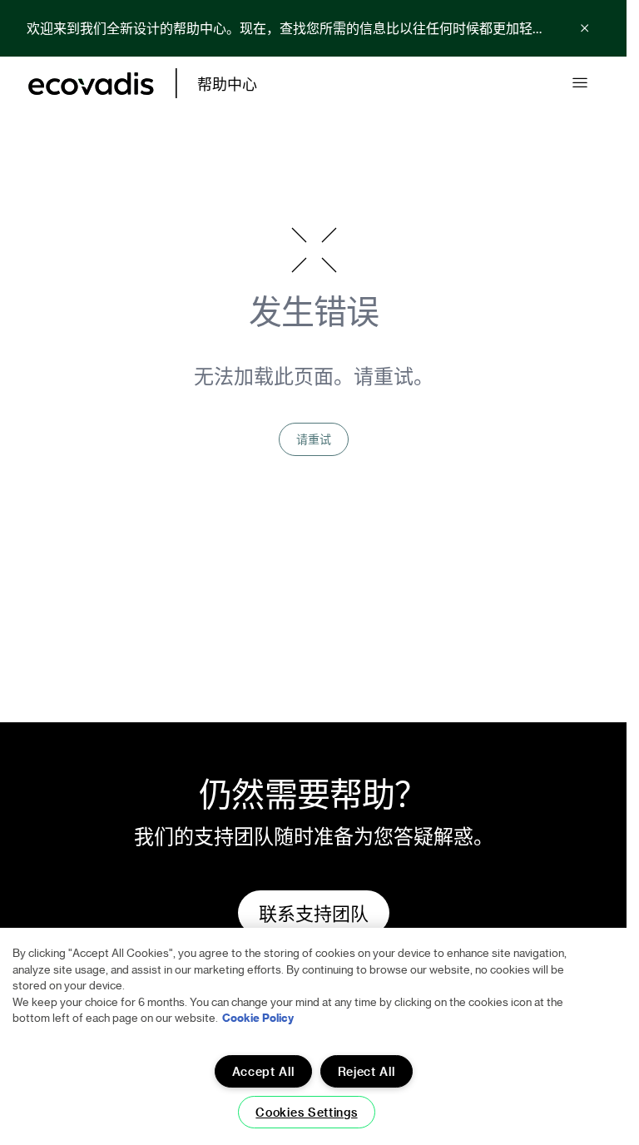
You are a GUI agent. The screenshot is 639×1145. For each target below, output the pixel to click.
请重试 (313, 439)
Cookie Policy (258, 1017)
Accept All (263, 1071)
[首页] (91, 83)
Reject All (366, 1071)
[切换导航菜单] (580, 83)
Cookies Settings (306, 1112)
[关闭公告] (585, 28)
